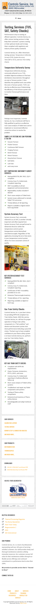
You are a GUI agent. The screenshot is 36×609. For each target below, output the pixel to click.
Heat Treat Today (11, 525)
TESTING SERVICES (9, 427)
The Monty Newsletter (12, 522)
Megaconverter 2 (10, 527)
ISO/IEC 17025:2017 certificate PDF (17, 467)
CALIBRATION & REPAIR (10, 423)
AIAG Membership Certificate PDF (17, 470)
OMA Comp (23, 603)
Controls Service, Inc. (18, 6)
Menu (19, 18)
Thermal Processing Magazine (15, 519)
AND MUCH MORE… (9, 434)
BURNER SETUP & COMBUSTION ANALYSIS (15, 431)
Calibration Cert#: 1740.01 (18, 497)
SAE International (10, 533)
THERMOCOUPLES (9, 451)
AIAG (6, 530)
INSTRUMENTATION (9, 447)
